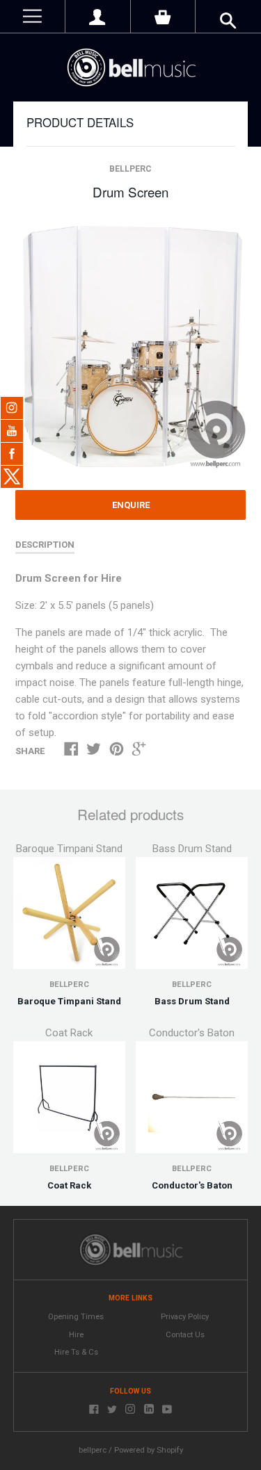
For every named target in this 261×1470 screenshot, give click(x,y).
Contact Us (185, 1334)
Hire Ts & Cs (76, 1352)
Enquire (131, 505)
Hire (76, 1334)
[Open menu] (32, 16)
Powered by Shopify (148, 1450)
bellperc (130, 169)
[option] (130, 346)
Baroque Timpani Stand (69, 1001)
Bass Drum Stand (192, 1001)
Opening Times (76, 1316)
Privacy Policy (185, 1316)
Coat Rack (69, 1185)
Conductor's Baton (192, 1185)
